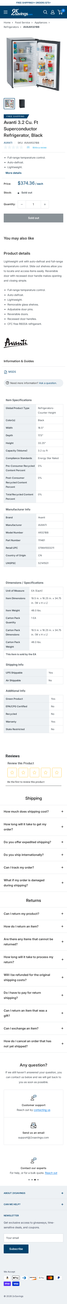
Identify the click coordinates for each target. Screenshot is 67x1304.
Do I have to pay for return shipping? (22, 995)
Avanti (8, 142)
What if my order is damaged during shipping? (24, 882)
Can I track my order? (19, 867)
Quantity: (9, 204)
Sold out (33, 218)
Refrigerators (11, 26)
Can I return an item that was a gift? (25, 1013)
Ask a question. (48, 383)
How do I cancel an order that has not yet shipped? (27, 1043)
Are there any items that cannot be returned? (28, 941)
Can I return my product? (21, 913)
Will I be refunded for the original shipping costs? (27, 977)
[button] (60, 12)
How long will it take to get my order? (25, 826)
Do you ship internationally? (24, 855)
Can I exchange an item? (21, 1028)
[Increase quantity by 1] (45, 204)
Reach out (51, 1173)
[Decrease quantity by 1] (22, 204)
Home (7, 22)
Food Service (22, 22)
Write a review (40, 148)
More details (14, 172)
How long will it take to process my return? (28, 959)
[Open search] (45, 12)
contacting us (42, 1109)
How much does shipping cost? (26, 811)
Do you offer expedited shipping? (27, 842)
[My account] (53, 12)
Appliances (41, 22)
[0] (60, 12)
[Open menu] (5, 12)
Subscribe (16, 1249)
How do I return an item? (21, 926)
